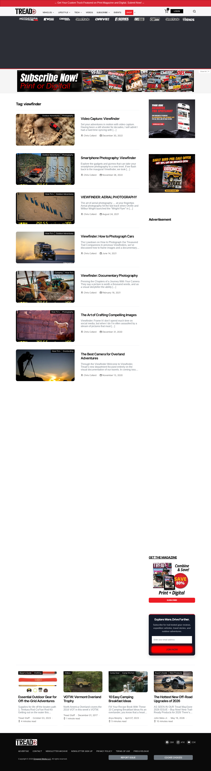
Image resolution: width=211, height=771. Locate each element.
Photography (67, 115)
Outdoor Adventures (51, 115)
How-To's (49, 194)
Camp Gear (115, 673)
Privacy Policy (104, 751)
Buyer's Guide (25, 673)
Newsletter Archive (57, 751)
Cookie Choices (173, 757)
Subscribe (102, 12)
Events (117, 12)
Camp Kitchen (128, 673)
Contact (37, 751)
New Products (176, 673)
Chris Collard (90, 135)
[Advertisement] (105, 44)
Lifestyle (63, 12)
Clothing (37, 673)
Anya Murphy (115, 718)
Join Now (172, 649)
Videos (89, 12)
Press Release (141, 751)
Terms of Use (123, 751)
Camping (59, 272)
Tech (77, 12)
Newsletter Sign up (82, 751)
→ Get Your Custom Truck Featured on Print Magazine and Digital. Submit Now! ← (75, 2)
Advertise (23, 751)
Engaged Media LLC (42, 759)
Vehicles (47, 12)
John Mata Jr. (161, 718)
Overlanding (68, 351)
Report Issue (128, 757)
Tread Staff (24, 718)
